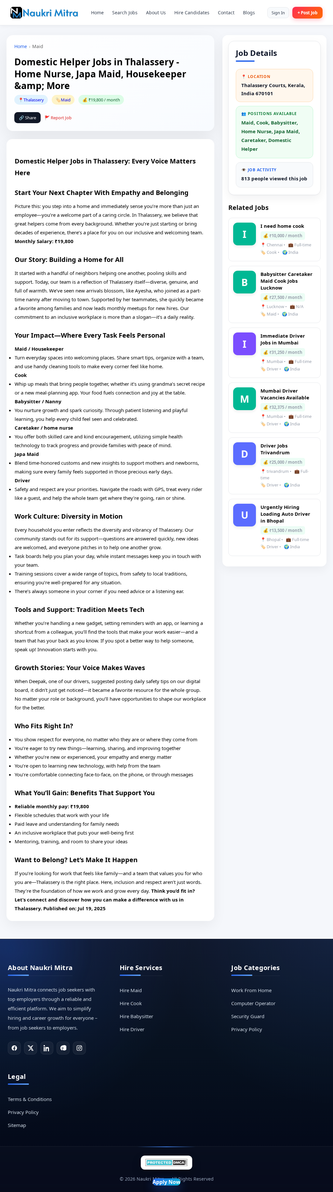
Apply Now (166, 1182)
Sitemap (17, 1125)
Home (97, 12)
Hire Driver (132, 1029)
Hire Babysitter (136, 1016)
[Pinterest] (63, 1048)
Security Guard (247, 1016)
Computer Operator (253, 1003)
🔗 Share (27, 118)
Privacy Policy (246, 1029)
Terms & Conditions (30, 1099)
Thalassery (33, 100)
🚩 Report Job (58, 118)
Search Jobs (125, 12)
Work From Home (251, 990)
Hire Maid (131, 990)
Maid (66, 100)
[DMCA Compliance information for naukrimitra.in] (166, 1163)
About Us (156, 12)
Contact (226, 12)
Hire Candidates (191, 12)
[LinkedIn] (46, 1048)
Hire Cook (131, 1003)
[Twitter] (30, 1048)
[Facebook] (14, 1048)
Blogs (249, 12)
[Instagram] (79, 1048)
